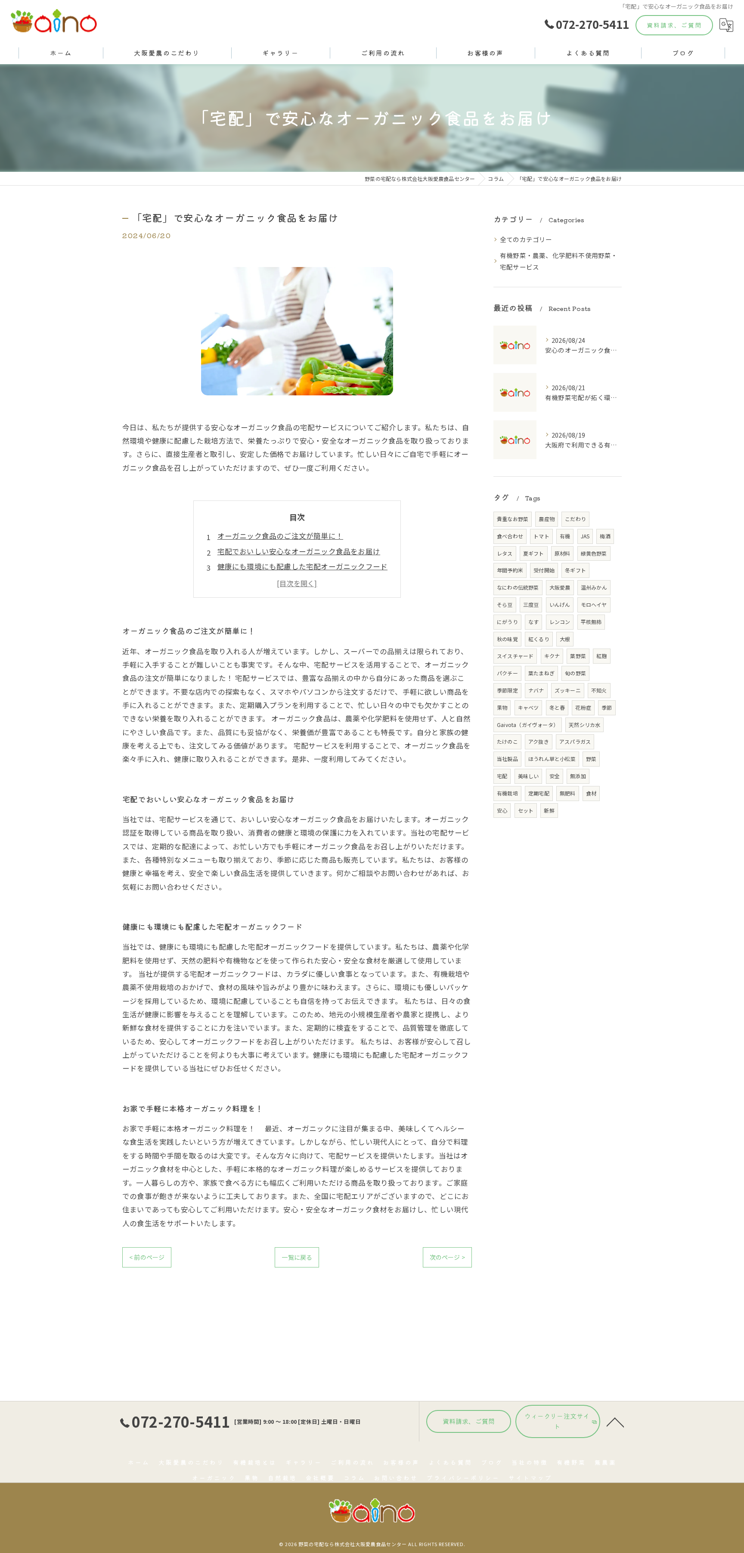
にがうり (507, 621)
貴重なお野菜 (512, 518)
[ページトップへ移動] (615, 1421)
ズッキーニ (568, 690)
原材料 (562, 553)
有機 (565, 536)
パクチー (507, 673)
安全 (554, 776)
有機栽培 (507, 793)
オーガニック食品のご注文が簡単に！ (280, 536)
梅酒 (605, 536)
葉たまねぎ (541, 673)
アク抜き (538, 741)
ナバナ (536, 690)
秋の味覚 (507, 639)
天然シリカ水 (584, 724)
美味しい (528, 776)
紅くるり (538, 639)
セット (526, 810)
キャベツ (528, 707)
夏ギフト (533, 553)
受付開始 (544, 570)
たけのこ (507, 741)
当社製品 (507, 758)
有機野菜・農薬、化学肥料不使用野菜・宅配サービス (559, 261)
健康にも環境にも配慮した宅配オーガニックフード (302, 566)
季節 (606, 707)
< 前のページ (146, 1257)
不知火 (599, 690)
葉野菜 (578, 655)
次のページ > (447, 1257)
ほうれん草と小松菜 (552, 758)
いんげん (559, 604)
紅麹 (601, 655)
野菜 (591, 758)
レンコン (559, 621)
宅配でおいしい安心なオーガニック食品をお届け (298, 551)
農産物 (547, 518)
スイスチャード (515, 655)
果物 (502, 707)
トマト (541, 536)
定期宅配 (538, 793)
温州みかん (594, 587)
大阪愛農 (559, 587)
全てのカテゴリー (526, 239)
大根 (565, 639)
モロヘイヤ (594, 604)
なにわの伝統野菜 (518, 587)
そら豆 (505, 604)
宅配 (502, 776)
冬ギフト (575, 570)
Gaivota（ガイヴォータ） (527, 724)
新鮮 (549, 810)
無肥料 (568, 793)
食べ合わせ (510, 536)
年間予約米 (510, 570)
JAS (585, 536)
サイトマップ (530, 1477)
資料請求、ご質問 (674, 25)
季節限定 (507, 690)
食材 (591, 793)
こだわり (575, 518)
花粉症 (583, 707)
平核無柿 (591, 621)
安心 (502, 810)
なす (533, 621)
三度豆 (531, 604)
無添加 (578, 776)
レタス (505, 553)
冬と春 (557, 707)
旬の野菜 (575, 673)
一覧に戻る (297, 1257)
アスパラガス (575, 741)
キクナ (552, 655)
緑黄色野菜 (594, 553)
